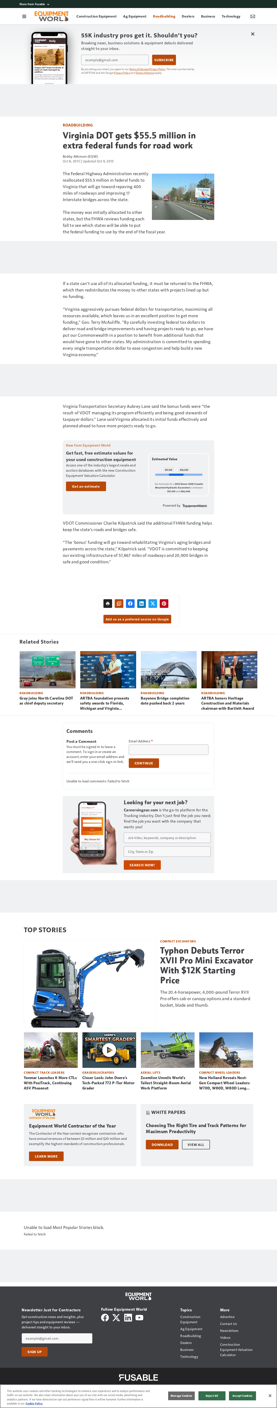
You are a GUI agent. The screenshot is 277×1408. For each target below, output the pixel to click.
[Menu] (24, 16)
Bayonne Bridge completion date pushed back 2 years (165, 701)
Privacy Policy (122, 72)
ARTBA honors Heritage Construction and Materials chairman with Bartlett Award (227, 703)
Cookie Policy (34, 1403)
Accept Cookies (242, 1395)
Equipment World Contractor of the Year (72, 1126)
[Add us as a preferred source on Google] (119, 603)
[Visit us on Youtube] (139, 1317)
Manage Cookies (181, 1395)
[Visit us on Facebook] (105, 1317)
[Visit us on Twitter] (116, 1317)
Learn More (46, 1156)
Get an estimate (86, 486)
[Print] (107, 603)
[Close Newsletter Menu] (252, 34)
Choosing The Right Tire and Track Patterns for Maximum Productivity (196, 1128)
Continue (144, 763)
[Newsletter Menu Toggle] (252, 16)
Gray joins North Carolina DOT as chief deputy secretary (46, 701)
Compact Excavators (178, 941)
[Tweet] (152, 603)
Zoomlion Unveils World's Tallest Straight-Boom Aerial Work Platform (166, 1083)
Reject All (212, 1395)
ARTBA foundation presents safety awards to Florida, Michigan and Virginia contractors (104, 703)
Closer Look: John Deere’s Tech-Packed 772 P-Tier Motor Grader (108, 1083)
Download (162, 1144)
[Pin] (164, 603)
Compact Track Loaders (44, 1072)
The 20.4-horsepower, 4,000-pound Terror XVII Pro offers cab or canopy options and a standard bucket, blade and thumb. (205, 998)
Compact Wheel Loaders (219, 1072)
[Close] (270, 1395)
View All (196, 1144)
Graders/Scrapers (98, 1072)
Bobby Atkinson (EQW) (80, 156)
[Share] (130, 603)
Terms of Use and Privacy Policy (147, 69)
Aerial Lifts (150, 1072)
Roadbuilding (78, 124)
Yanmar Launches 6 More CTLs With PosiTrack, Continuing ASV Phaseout (50, 1083)
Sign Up (34, 1352)
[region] (138, 1396)
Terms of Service (145, 72)
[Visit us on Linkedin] (128, 1317)
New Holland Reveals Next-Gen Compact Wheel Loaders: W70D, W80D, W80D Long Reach (224, 1083)
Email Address (141, 741)
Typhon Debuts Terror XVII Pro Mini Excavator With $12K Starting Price (206, 965)
